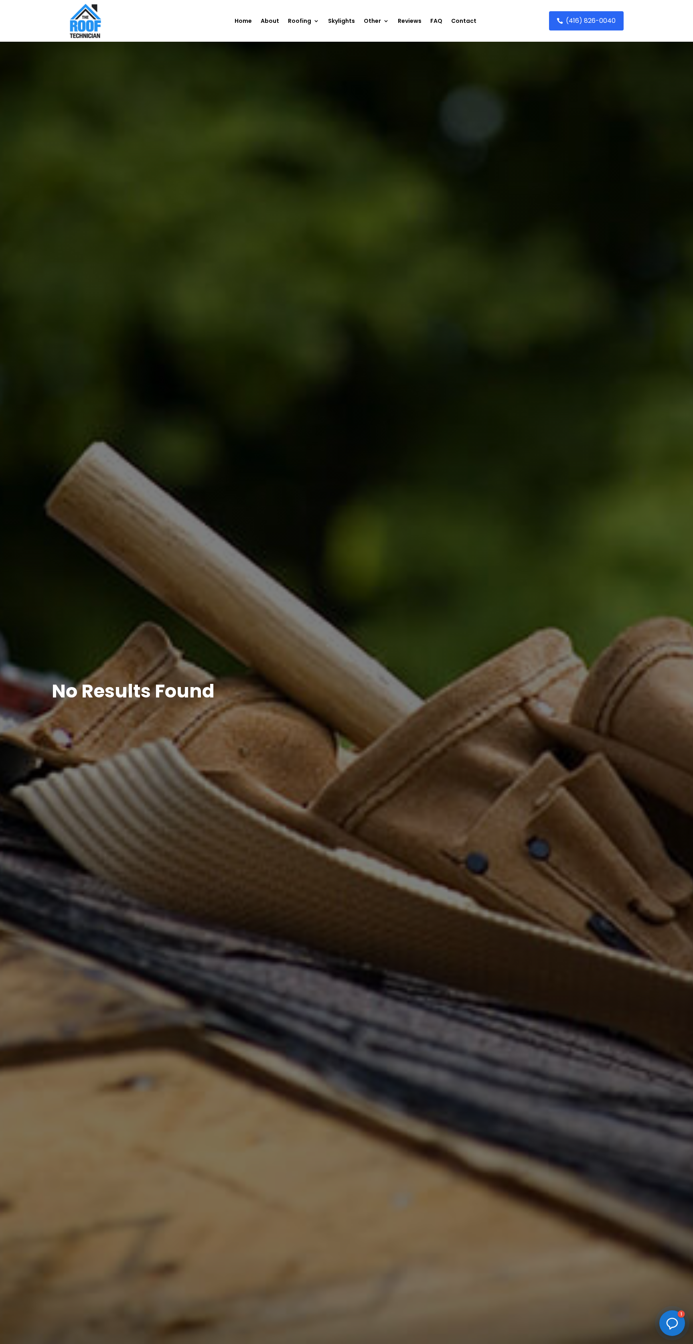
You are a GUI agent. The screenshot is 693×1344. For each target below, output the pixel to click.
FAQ (436, 21)
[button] (672, 1323)
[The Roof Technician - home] (85, 21)
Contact (463, 21)
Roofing (299, 21)
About (270, 21)
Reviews (409, 21)
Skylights (341, 21)
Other (372, 21)
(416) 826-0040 (591, 20)
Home (243, 21)
